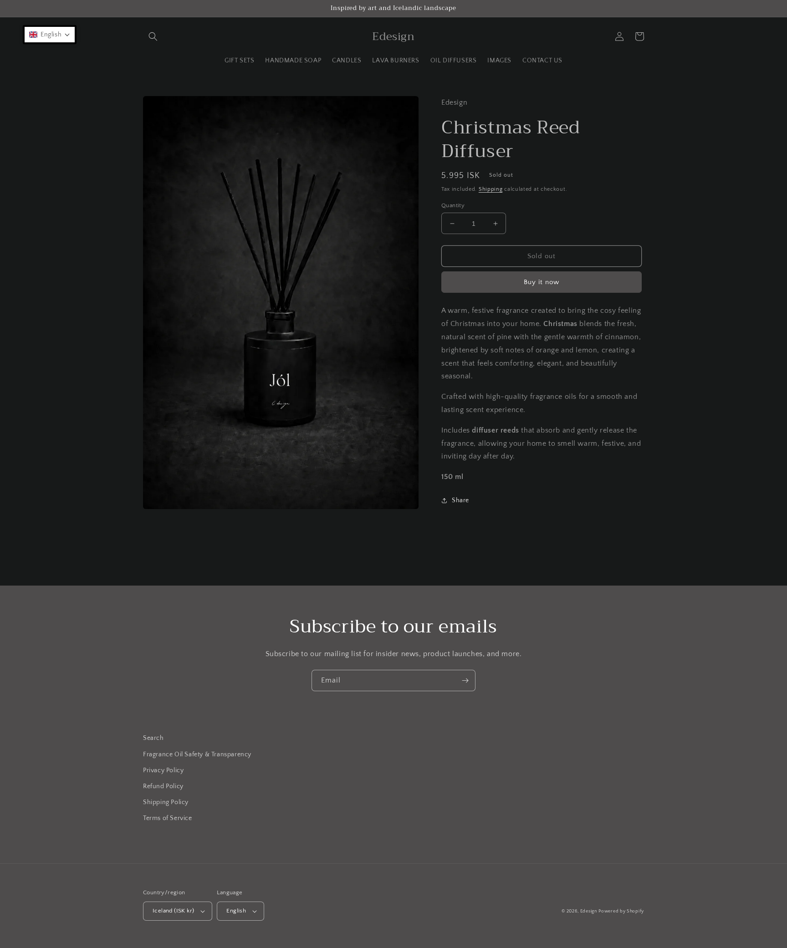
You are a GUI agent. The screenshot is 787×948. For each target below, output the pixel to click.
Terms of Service (167, 818)
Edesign (588, 911)
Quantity (453, 205)
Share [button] (460, 500)
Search (153, 738)
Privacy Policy (163, 770)
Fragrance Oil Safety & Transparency (197, 754)
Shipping (491, 189)
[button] (153, 36)
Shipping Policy (166, 802)
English (236, 910)
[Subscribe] (465, 680)
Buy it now (541, 282)
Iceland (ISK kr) (173, 910)
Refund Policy (163, 786)
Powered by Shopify (621, 911)
